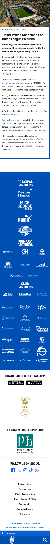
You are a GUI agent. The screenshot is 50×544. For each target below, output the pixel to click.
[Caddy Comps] (42, 307)
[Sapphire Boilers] (25, 329)
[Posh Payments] (8, 351)
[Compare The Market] (42, 252)
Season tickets (9, 120)
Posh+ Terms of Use (25, 494)
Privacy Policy (25, 484)
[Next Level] (25, 265)
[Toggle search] (45, 540)
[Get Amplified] (25, 360)
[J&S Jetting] (25, 294)
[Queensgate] (42, 318)
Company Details (25, 509)
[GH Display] (25, 252)
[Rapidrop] (42, 351)
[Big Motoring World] (42, 360)
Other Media (24, 527)
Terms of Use (25, 489)
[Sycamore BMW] (16, 276)
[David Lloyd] (25, 307)
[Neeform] (8, 329)
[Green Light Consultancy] (25, 318)
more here (40, 130)
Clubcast (40, 527)
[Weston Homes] (25, 192)
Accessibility (25, 504)
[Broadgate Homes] (25, 351)
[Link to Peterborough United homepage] (13, 540)
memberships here (29, 105)
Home (2, 533)
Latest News (10, 533)
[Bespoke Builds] (42, 265)
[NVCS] (42, 329)
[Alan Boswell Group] (8, 294)
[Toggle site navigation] (4, 540)
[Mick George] (25, 205)
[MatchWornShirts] (25, 339)
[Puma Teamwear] (25, 218)
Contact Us (25, 514)
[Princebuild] (8, 252)
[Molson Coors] (42, 294)
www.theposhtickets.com (14, 83)
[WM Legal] (8, 318)
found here (13, 114)
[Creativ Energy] (8, 360)
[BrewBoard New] (42, 339)
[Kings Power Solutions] (25, 231)
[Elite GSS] (8, 307)
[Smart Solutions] (8, 265)
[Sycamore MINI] (33, 276)
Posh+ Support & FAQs (25, 499)
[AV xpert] (8, 340)
